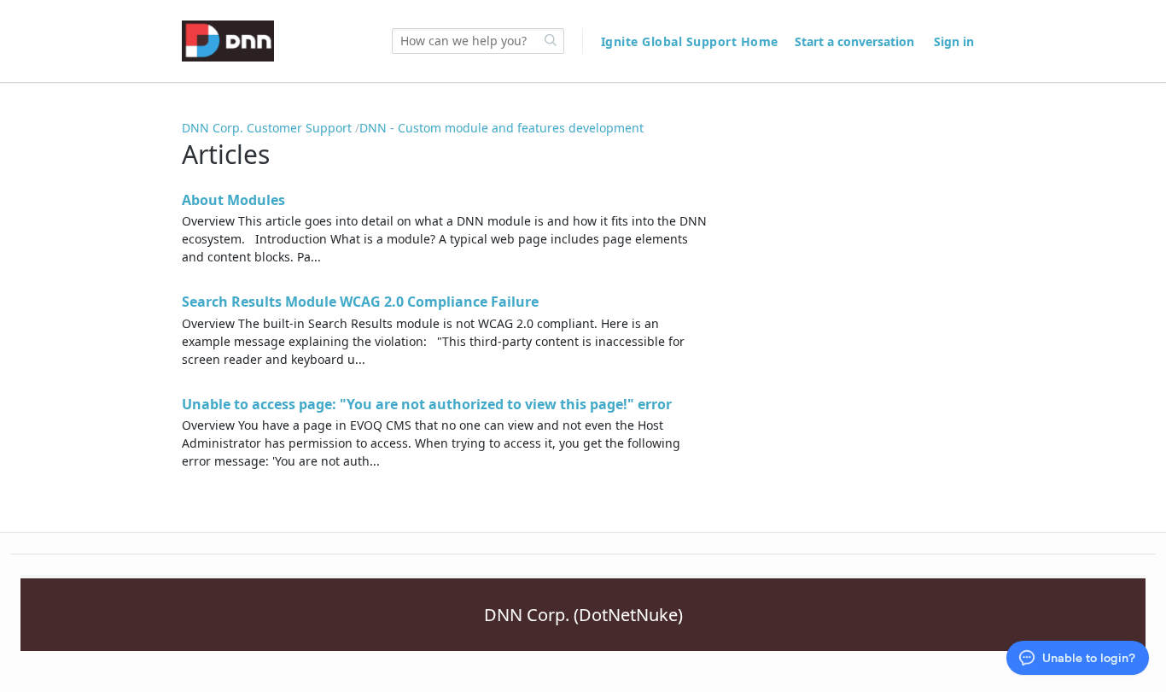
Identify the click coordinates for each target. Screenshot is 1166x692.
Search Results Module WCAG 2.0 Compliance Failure (360, 301)
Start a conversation (854, 41)
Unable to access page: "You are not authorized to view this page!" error (427, 404)
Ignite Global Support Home (692, 41)
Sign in (954, 41)
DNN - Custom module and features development (501, 128)
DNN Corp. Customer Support (267, 128)
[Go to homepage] (228, 41)
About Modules (233, 200)
